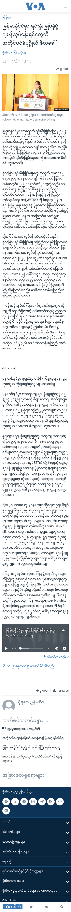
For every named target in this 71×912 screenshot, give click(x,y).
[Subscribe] (6, 810)
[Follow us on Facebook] (6, 801)
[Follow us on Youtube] (24, 801)
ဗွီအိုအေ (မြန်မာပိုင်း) (14, 52)
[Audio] (47, 907)
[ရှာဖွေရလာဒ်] (62, 907)
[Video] (32, 907)
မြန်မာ (6, 17)
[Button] (62, 69)
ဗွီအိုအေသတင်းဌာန (21, 635)
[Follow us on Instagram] (33, 801)
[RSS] (51, 801)
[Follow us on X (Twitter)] (15, 801)
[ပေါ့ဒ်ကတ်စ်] (60, 801)
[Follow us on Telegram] (42, 801)
